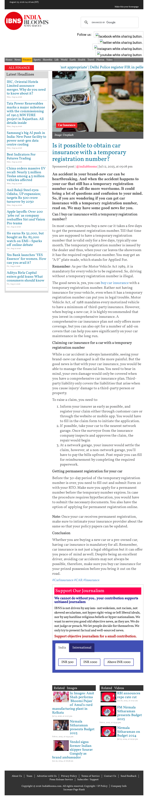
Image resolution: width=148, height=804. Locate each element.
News (17, 60)
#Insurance (91, 580)
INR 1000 (90, 662)
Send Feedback (128, 776)
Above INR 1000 (118, 662)
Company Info (119, 786)
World (64, 60)
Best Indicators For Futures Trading (21, 156)
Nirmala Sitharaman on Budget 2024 (128, 732)
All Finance (19, 68)
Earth (73, 60)
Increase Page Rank (74, 789)
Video (109, 60)
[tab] (62, 647)
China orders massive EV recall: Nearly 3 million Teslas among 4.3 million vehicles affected (26, 174)
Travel (90, 60)
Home (9, 60)
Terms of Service (90, 776)
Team (29, 776)
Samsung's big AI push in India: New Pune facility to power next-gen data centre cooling (26, 139)
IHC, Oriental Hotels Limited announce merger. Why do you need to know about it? (26, 88)
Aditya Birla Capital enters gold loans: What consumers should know (25, 276)
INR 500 (67, 662)
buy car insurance (115, 283)
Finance (27, 60)
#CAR (78, 580)
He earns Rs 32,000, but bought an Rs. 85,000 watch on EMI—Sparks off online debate (25, 239)
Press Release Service (61, 779)
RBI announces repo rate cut (128, 695)
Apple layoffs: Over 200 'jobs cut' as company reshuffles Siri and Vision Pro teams (26, 217)
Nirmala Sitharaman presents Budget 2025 (82, 727)
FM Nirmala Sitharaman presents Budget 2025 (129, 713)
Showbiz (47, 60)
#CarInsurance (62, 580)
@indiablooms (86, 166)
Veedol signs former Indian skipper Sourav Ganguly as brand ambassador (72, 750)
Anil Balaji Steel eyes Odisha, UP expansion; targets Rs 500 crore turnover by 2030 (24, 196)
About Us (17, 776)
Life (57, 60)
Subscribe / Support (88, 779)
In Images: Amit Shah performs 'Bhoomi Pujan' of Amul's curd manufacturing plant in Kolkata (73, 703)
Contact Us (110, 776)
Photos (100, 60)
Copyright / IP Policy (96, 786)
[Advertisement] (26, 417)
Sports (37, 60)
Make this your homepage (127, 7)
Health (81, 60)
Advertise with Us (47, 776)
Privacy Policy (69, 776)
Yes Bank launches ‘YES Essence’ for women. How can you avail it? (26, 259)
